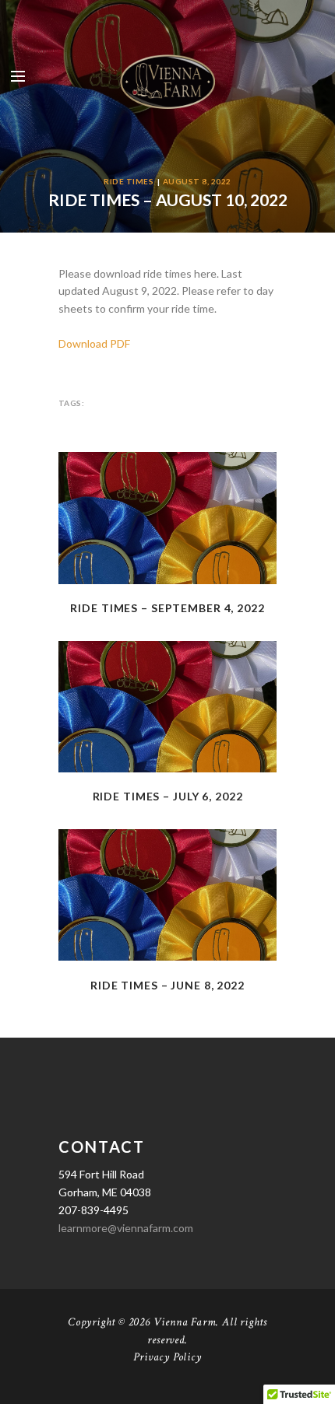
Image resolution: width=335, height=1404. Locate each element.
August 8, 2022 (197, 181)
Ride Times (128, 181)
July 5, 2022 (167, 744)
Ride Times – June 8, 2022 (167, 985)
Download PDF (94, 343)
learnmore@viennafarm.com (125, 1227)
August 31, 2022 (167, 556)
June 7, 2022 (168, 932)
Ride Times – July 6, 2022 (168, 796)
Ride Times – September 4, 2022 (167, 607)
